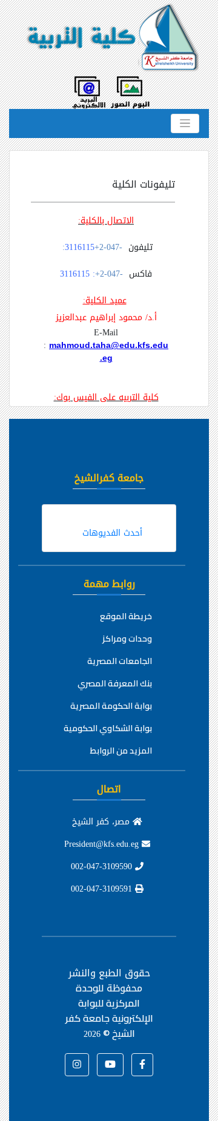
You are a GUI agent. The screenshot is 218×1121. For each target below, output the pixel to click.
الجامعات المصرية (119, 661)
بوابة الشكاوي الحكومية (108, 728)
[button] (142, 1064)
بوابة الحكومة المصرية (111, 706)
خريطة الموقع (126, 616)
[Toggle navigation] (185, 123)
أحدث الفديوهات (112, 533)
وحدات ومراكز (127, 638)
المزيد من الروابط (121, 750)
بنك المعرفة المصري (115, 683)
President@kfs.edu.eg (103, 844)
